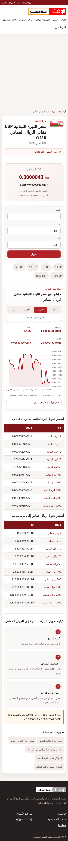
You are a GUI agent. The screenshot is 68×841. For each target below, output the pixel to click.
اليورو (55, 19)
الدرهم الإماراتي (43, 19)
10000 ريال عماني (51, 602)
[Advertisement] (34, 70)
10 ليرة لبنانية (54, 451)
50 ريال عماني (53, 564)
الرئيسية (62, 111)
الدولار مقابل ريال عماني (49, 766)
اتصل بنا (62, 825)
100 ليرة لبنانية (53, 475)
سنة (14, 309)
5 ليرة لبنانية (54, 444)
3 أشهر (27, 309)
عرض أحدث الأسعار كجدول (45, 402)
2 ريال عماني (54, 533)
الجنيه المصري (9, 19)
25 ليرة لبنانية (54, 459)
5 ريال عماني (54, 541)
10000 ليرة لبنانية (52, 505)
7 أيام (54, 309)
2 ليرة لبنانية (54, 436)
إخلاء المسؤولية (24, 819)
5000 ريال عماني (52, 595)
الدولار (63, 19)
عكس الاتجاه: (34, 317)
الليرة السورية (59, 27)
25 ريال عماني (53, 556)
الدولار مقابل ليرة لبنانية (49, 758)
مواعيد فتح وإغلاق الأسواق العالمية (16, 2)
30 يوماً (40, 309)
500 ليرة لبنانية (53, 482)
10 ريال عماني (53, 548)
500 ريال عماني (53, 579)
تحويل (34, 254)
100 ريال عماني (53, 571)
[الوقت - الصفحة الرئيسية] (47, 11)
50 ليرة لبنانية (54, 467)
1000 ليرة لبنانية (52, 490)
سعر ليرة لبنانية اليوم (51, 741)
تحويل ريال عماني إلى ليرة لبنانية (45, 749)
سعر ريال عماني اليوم (22, 741)
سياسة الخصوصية (57, 819)
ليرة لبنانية (51, 111)
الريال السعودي (26, 19)
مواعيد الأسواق (24, 813)
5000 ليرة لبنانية (52, 498)
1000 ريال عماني (52, 587)
